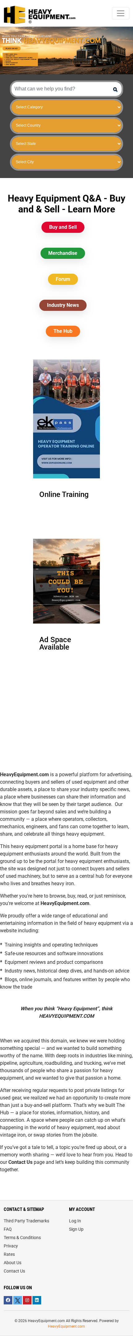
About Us (12, 1262)
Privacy (11, 1245)
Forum (63, 279)
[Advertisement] (66, 727)
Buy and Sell (63, 227)
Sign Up (76, 1229)
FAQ (8, 1229)
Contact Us (14, 1271)
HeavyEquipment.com (66, 1326)
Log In (75, 1220)
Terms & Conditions (22, 1237)
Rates (9, 1254)
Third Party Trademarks (26, 1220)
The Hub (63, 331)
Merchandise (62, 253)
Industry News (63, 305)
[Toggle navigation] (120, 13)
